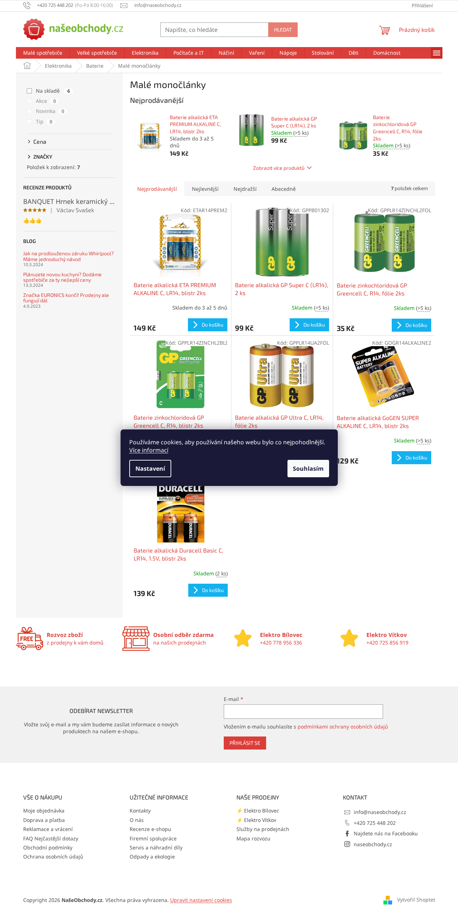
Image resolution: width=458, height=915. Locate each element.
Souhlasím (308, 469)
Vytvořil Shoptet (416, 899)
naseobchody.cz (373, 844)
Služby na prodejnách (262, 829)
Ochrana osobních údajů (53, 856)
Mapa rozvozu (253, 838)
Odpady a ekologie (152, 856)
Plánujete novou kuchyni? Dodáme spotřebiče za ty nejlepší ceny (62, 277)
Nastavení (150, 469)
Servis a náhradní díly (156, 847)
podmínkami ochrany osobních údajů (343, 726)
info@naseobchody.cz (380, 812)
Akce (46, 100)
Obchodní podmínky (47, 847)
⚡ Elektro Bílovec (257, 810)
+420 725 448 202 (375, 822)
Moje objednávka (43, 810)
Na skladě (53, 90)
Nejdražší (245, 188)
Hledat (283, 29)
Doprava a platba (44, 820)
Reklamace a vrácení (48, 829)
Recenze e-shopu (150, 829)
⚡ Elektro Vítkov (256, 820)
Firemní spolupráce (153, 838)
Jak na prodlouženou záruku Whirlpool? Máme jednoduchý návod (68, 256)
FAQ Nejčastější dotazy (50, 838)
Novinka (50, 111)
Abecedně (284, 188)
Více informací (148, 450)
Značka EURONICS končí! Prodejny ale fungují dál (66, 297)
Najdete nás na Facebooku (386, 833)
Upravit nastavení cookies (201, 900)
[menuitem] (43, 53)
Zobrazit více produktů (278, 168)
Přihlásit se (245, 743)
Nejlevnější (205, 188)
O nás (137, 820)
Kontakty (140, 810)
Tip (44, 121)
